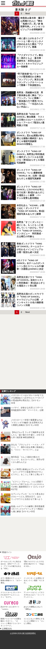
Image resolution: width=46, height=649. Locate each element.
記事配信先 (7, 629)
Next (27, 13)
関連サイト (7, 552)
